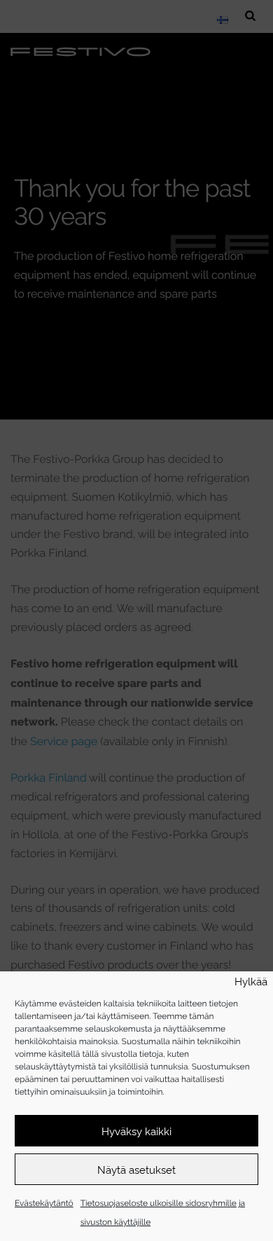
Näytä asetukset (136, 1169)
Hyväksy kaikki (137, 1130)
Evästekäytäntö (44, 1202)
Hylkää (250, 981)
